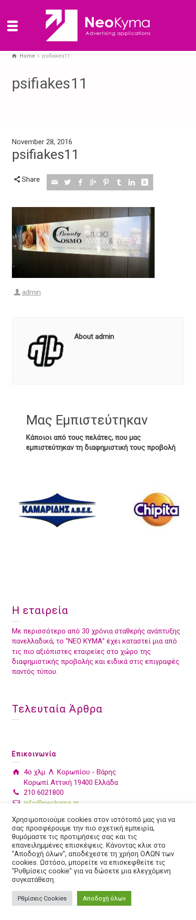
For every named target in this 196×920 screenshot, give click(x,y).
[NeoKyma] (98, 25)
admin (31, 292)
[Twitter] (67, 182)
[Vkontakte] (145, 182)
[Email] (55, 182)
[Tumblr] (119, 182)
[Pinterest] (106, 182)
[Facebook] (80, 182)
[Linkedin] (132, 182)
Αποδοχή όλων (104, 898)
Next (171, 509)
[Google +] (93, 182)
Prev (24, 509)
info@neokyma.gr (51, 803)
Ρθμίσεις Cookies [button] (42, 898)
